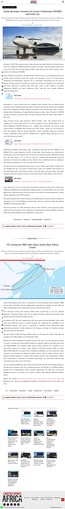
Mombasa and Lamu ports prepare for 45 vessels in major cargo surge (12, 442)
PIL (7, 390)
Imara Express (13, 390)
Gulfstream (26, 219)
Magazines (57, 497)
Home (5, 7)
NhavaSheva (23, 390)
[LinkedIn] (2, 72)
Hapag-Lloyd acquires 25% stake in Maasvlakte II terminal (51, 463)
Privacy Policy (35, 497)
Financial (27, 432)
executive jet (47, 219)
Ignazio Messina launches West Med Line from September (33, 144)
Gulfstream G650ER (37, 219)
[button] (32, 23)
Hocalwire (58, 507)
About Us (26, 497)
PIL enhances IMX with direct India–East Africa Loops (32, 98)
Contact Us (49, 499)
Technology (26, 454)
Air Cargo (39, 432)
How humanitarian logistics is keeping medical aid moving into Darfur (51, 442)
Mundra (30, 390)
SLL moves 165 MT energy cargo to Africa (13, 461)
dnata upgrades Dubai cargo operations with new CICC (39, 441)
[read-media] (9, 98)
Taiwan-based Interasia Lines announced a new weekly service (39, 378)
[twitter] (2, 75)
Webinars (35, 499)
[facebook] (2, 79)
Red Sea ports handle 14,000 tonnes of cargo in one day (39, 462)
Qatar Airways (17, 219)
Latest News (12, 7)
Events (42, 499)
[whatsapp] (2, 83)
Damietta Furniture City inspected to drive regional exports (25, 463)
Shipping (56, 390)
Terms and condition (47, 497)
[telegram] (2, 86)
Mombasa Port (38, 390)
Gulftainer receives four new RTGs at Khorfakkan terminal (33, 181)
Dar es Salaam (48, 390)
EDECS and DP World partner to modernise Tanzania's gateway (13, 482)
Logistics (53, 432)
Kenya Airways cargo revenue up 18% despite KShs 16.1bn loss (26, 441)
